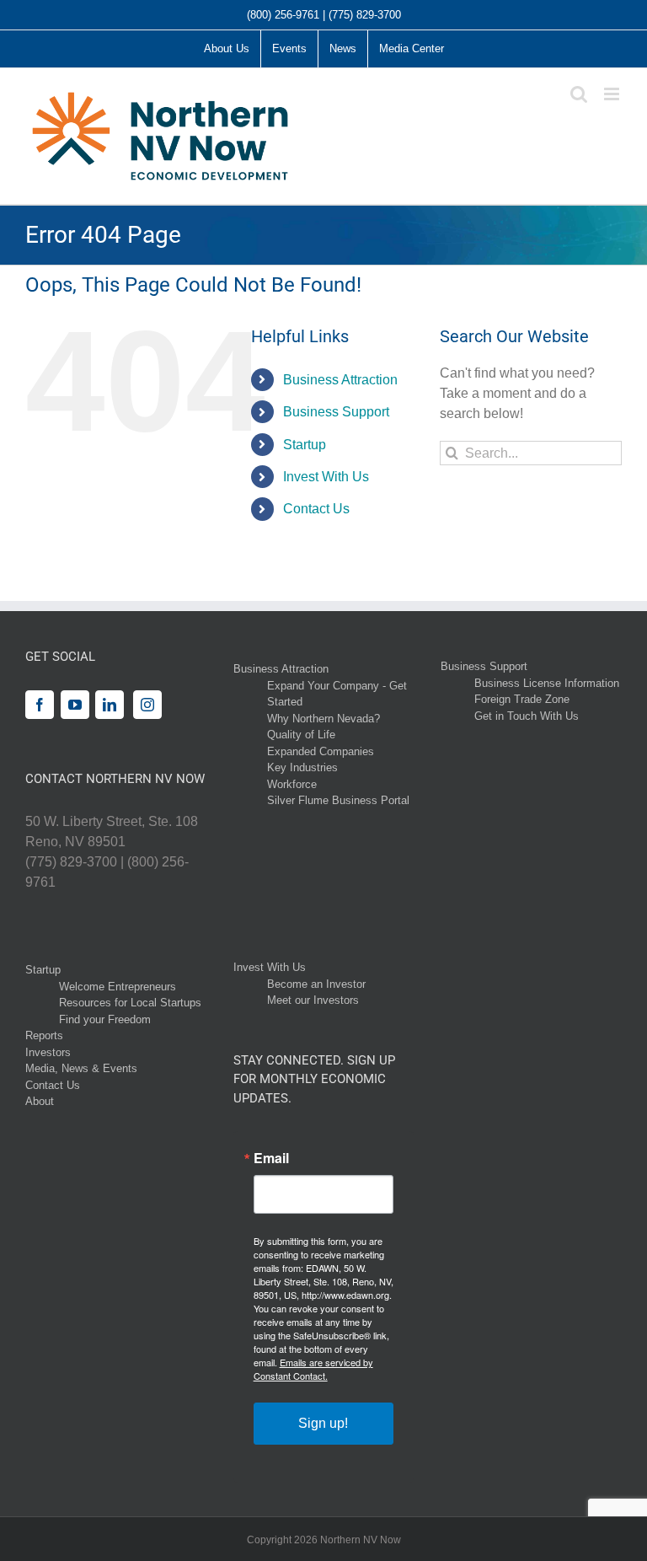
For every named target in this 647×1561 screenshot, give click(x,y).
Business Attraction (340, 380)
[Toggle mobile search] (578, 94)
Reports (44, 1035)
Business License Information (546, 683)
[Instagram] (147, 704)
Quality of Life (301, 734)
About (39, 1101)
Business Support (336, 412)
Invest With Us (326, 476)
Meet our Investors (313, 1000)
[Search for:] (531, 452)
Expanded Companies (320, 751)
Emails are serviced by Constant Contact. (313, 1368)
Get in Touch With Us (526, 716)
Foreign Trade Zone (521, 699)
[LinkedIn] (109, 704)
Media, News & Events (81, 1068)
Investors (48, 1052)
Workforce (292, 784)
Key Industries (302, 767)
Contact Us (316, 509)
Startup (304, 444)
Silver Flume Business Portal (338, 800)
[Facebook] (39, 704)
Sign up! (323, 1423)
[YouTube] (75, 704)
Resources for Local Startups (130, 1002)
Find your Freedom (105, 1019)
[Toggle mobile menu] (613, 94)
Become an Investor (316, 984)
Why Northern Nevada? (323, 718)
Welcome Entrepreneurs (117, 986)
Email (271, 1158)
